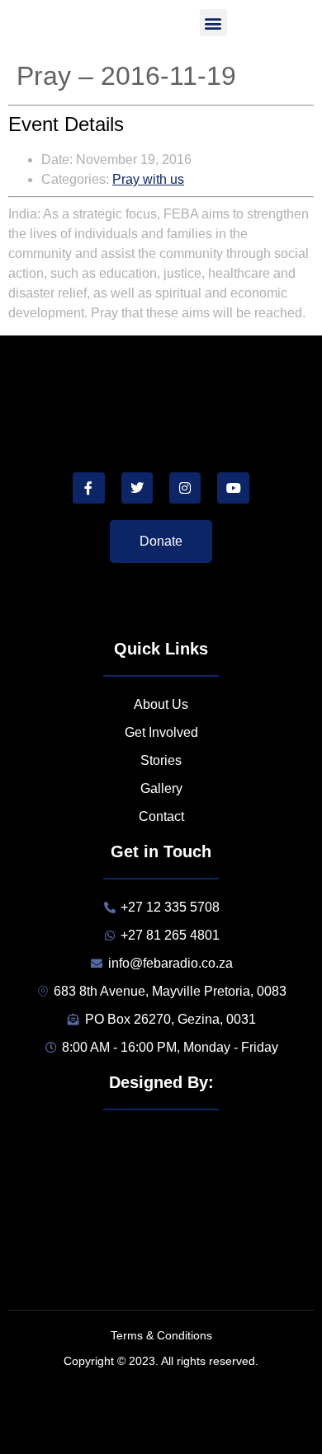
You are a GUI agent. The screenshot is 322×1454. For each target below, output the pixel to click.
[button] (213, 22)
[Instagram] (185, 488)
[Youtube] (233, 488)
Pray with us (148, 179)
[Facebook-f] (88, 488)
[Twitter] (137, 488)
